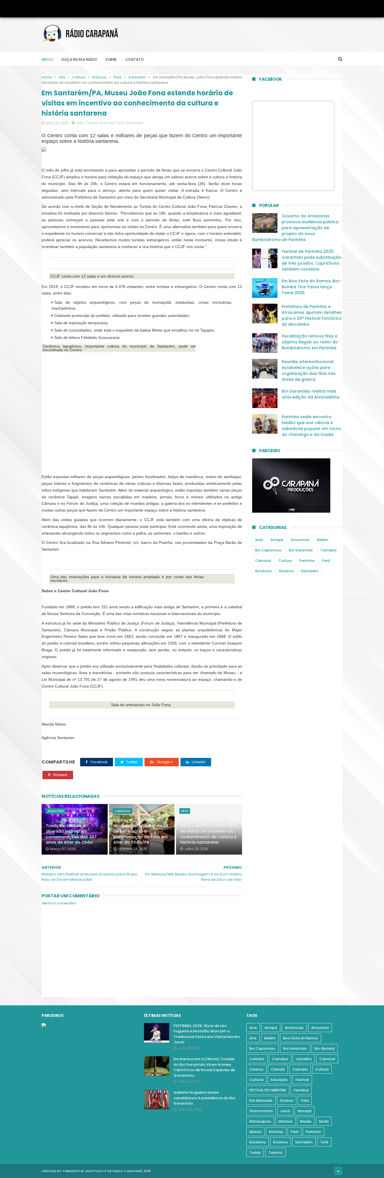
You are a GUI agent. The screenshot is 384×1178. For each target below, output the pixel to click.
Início (47, 59)
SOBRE (111, 59)
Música (255, 1131)
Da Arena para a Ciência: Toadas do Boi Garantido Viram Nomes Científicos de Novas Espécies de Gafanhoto (204, 1067)
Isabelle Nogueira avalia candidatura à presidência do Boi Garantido (204, 1098)
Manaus (285, 1121)
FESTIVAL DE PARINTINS (267, 1090)
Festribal (301, 1090)
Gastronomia (261, 1111)
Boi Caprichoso (268, 550)
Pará (117, 77)
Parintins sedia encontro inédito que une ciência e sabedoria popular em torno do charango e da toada (311, 425)
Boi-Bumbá (325, 1048)
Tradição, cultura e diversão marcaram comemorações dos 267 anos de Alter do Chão (71, 834)
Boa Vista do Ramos (300, 1038)
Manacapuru (260, 1121)
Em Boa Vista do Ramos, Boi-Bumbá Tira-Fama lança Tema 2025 (311, 287)
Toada (255, 1152)
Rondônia (263, 571)
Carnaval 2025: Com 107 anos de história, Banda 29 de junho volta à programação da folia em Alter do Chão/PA (140, 831)
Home (47, 77)
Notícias (99, 77)
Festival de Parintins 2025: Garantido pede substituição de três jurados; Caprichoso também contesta (312, 260)
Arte (62, 77)
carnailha (304, 1059)
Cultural (256, 1079)
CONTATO (134, 59)
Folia (305, 1100)
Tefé (324, 1142)
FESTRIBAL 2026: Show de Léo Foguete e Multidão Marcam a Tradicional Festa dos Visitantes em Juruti (206, 1034)
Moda (324, 1121)
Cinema (256, 1069)
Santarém (137, 77)
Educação (279, 1079)
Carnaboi (328, 550)
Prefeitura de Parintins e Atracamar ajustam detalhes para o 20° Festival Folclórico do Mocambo (312, 315)
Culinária (300, 1069)
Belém (322, 539)
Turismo (275, 1152)
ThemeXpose (73, 1171)
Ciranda (278, 1069)
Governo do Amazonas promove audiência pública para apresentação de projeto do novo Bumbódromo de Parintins (295, 227)
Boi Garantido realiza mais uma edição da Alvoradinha (310, 394)
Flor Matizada (260, 1100)
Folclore (286, 1100)
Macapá (304, 1111)
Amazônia (56, 811)
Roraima (286, 571)
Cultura (78, 77)
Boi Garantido (301, 550)
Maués (305, 1121)
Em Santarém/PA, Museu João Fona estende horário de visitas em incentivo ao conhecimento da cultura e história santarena (208, 831)
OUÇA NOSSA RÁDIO (79, 59)
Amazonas (300, 539)
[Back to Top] (338, 1171)
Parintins (307, 560)
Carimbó (257, 1059)
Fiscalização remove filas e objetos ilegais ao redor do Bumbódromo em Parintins (310, 342)
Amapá (276, 539)
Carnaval (122, 811)
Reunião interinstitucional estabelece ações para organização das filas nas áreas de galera (309, 370)
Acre (259, 539)
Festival (302, 1079)
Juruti (285, 1111)
